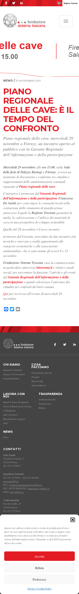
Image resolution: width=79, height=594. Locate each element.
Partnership (37, 381)
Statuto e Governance (14, 374)
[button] (73, 520)
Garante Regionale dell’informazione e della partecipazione (34, 196)
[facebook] (6, 3)
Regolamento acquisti (14, 419)
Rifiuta (39, 568)
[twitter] (13, 3)
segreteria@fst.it (11, 481)
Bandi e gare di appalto (16, 402)
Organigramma (11, 378)
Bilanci (42, 407)
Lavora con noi (14, 395)
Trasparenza (50, 394)
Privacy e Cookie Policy (40, 588)
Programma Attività (41, 372)
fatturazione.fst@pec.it (39, 488)
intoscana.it (44, 267)
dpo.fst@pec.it (17, 492)
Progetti (35, 377)
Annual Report (38, 385)
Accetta (39, 556)
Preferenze (39, 579)
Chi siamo (11, 364)
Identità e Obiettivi (12, 370)
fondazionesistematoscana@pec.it (25, 484)
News (8, 432)
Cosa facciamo (40, 366)
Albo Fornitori (10, 414)
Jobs (5, 423)
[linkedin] (21, 3)
